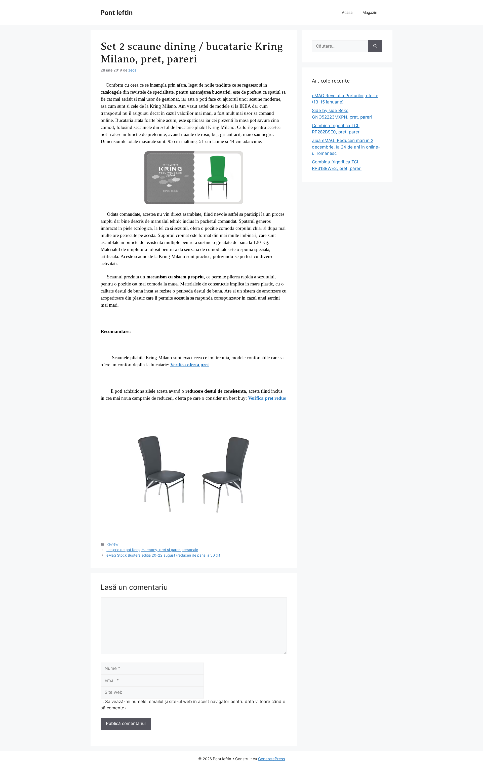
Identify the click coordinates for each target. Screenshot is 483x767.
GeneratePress (271, 758)
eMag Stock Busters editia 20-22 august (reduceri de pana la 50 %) (163, 555)
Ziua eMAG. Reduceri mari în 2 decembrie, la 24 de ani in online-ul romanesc (346, 147)
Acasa (347, 12)
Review (112, 544)
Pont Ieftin (117, 12)
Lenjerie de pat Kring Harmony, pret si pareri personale (152, 549)
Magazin (370, 12)
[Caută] (375, 46)
